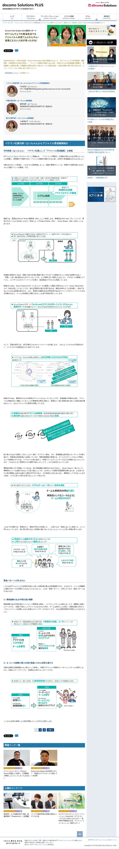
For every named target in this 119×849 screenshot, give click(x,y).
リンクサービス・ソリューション (17, 764)
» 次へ (50, 730)
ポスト (9, 51)
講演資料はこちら (11, 73)
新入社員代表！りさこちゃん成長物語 (20, 118)
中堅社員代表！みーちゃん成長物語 (19, 101)
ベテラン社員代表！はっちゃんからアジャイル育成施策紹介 (28, 83)
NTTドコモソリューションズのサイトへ (103, 840)
